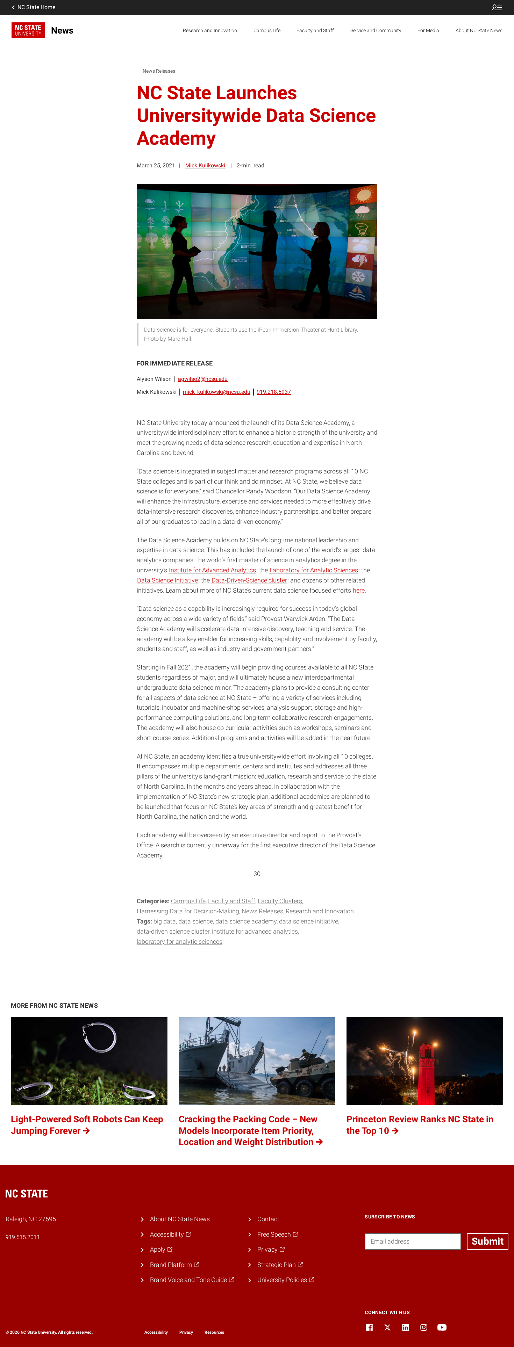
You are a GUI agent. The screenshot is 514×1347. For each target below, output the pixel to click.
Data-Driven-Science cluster (249, 580)
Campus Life (267, 30)
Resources (214, 1332)
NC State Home (36, 7)
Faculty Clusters (280, 901)
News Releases (262, 911)
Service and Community (375, 30)
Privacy (186, 1332)
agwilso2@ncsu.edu (203, 379)
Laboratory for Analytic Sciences (314, 570)
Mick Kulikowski (205, 165)
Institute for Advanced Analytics (212, 570)
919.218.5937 (274, 392)
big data (165, 921)
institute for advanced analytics (255, 931)
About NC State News (479, 30)
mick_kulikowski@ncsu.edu (216, 392)
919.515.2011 (23, 1237)
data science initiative (308, 921)
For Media (428, 30)
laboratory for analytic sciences (179, 941)
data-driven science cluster (173, 931)
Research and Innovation (210, 30)
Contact (268, 1219)
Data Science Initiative (167, 580)
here (359, 590)
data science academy (246, 921)
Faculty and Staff (315, 30)
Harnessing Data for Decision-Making (188, 911)
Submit (488, 1241)
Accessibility (156, 1332)
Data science (195, 921)
